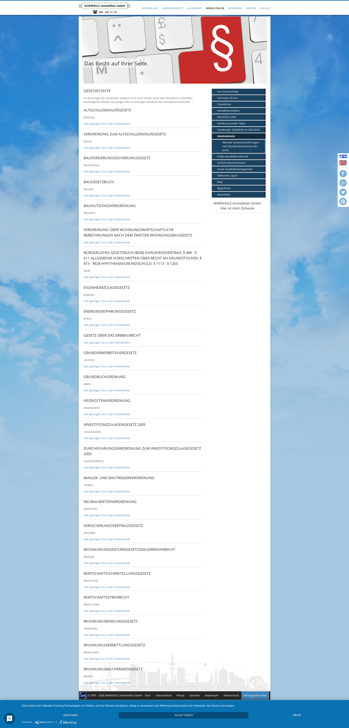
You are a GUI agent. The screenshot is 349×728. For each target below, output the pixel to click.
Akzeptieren (183, 715)
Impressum (211, 695)
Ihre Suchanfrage (227, 91)
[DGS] (343, 157)
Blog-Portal (223, 188)
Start (148, 695)
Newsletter (223, 194)
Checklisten (224, 104)
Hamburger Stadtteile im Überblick (238, 129)
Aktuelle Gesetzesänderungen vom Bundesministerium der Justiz (240, 146)
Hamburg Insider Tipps (231, 123)
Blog (219, 182)
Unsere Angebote (172, 8)
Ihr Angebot (194, 8)
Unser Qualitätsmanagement (234, 169)
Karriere (195, 695)
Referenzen (235, 8)
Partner (251, 8)
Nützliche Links (226, 117)
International (163, 695)
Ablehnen (70, 715)
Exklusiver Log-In (227, 175)
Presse (180, 695)
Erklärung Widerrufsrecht (232, 156)
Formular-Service (227, 98)
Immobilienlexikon (228, 110)
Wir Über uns (150, 8)
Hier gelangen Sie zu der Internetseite (107, 123)
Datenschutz (231, 695)
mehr (297, 715)
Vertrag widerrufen (255, 695)
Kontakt (265, 8)
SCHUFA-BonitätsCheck (231, 163)
